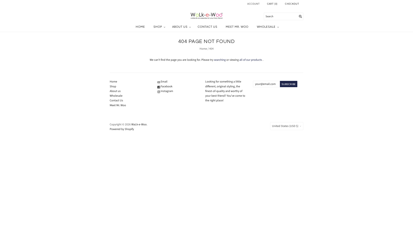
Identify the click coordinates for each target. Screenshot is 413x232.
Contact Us (207, 27)
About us (179, 27)
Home (140, 27)
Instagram (166, 91)
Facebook (166, 86)
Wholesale (266, 27)
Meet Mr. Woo (237, 27)
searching (220, 60)
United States (285, 126)
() (272, 4)
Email (163, 82)
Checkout (292, 4)
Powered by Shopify (122, 129)
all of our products (250, 60)
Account (253, 4)
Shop (157, 27)
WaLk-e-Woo (139, 124)
